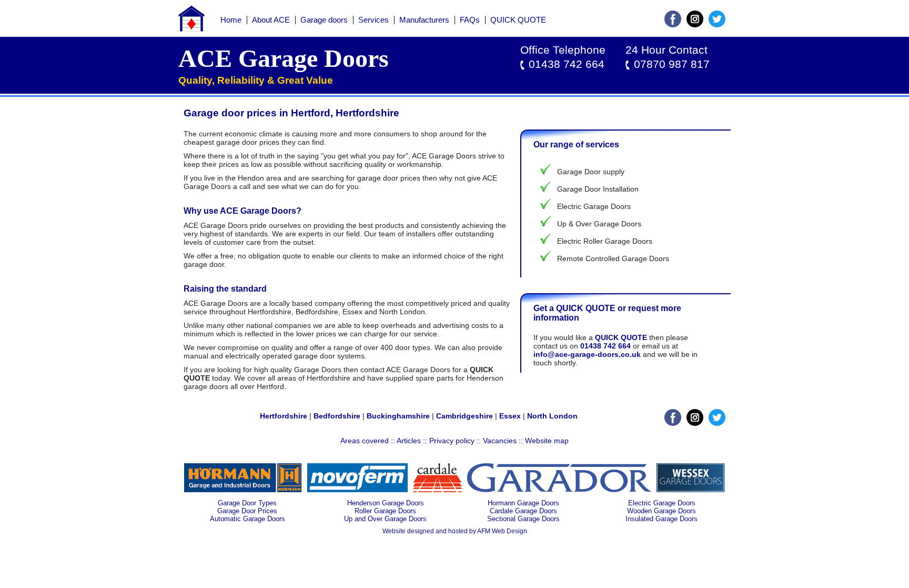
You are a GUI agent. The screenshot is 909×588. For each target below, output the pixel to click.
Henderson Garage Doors (385, 503)
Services (373, 20)
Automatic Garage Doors (247, 519)
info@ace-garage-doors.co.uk (587, 354)
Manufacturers (424, 20)
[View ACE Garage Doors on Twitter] (717, 25)
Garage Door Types (247, 503)
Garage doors (324, 20)
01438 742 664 (566, 64)
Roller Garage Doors (385, 511)
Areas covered (364, 440)
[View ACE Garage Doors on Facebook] (672, 25)
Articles (409, 440)
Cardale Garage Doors (523, 511)
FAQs (470, 20)
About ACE (271, 20)
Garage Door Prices (247, 511)
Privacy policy (451, 440)
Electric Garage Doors (661, 503)
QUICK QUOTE (518, 20)
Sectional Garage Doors (523, 519)
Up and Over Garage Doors (385, 519)
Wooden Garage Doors (661, 511)
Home (230, 20)
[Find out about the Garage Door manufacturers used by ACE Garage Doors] (243, 489)
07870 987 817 (672, 64)
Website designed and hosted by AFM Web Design (454, 531)
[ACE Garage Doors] (191, 29)
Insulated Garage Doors (661, 519)
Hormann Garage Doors (523, 503)
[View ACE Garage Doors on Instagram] (694, 25)
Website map (547, 440)
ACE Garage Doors (283, 58)
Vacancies (500, 440)
